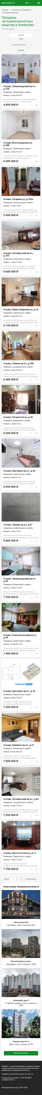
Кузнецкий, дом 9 (21, 1000)
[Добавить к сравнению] (31, 105)
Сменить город (8, 29)
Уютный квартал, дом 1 (21, 961)
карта (21, 39)
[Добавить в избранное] (36, 105)
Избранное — (28, 3)
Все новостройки (21, 1053)
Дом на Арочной (21, 922)
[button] (21, 45)
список (21, 35)
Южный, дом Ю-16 (21, 1041)
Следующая (30, 879)
